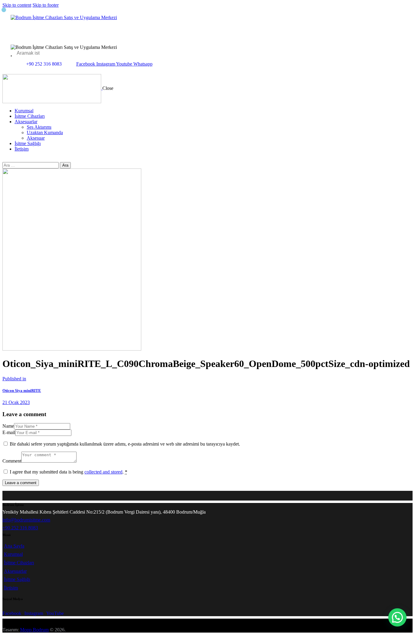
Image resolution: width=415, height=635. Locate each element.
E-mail (8, 432)
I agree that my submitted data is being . (68, 471)
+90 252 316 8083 (20, 527)
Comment (11, 461)
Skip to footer (46, 5)
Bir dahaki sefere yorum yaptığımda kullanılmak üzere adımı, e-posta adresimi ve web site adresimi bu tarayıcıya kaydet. (125, 444)
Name (8, 426)
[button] (397, 617)
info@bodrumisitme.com (26, 519)
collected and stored (103, 471)
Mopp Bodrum (34, 629)
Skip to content (16, 5)
